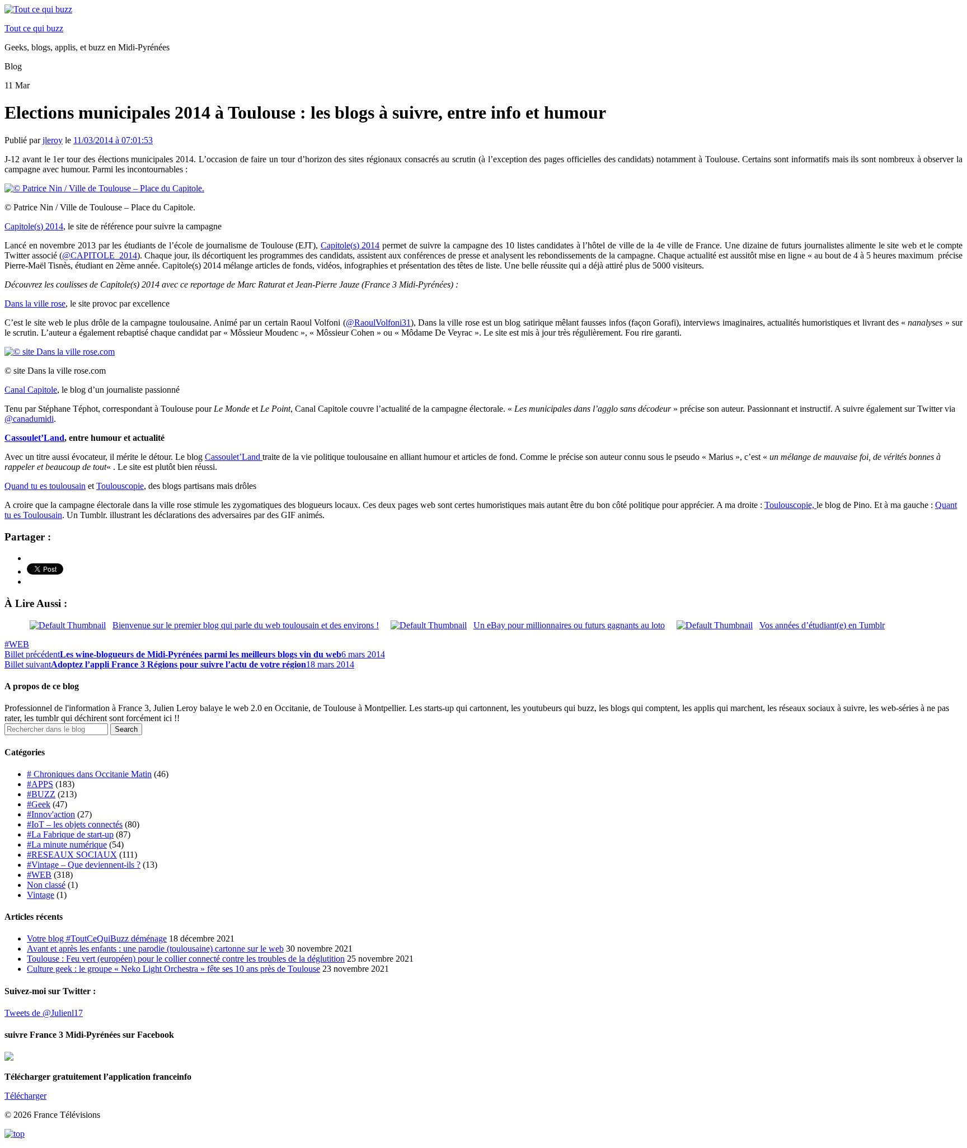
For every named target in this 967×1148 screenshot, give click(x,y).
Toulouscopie (120, 486)
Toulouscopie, (790, 505)
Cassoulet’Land (34, 438)
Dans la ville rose (34, 303)
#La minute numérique (67, 844)
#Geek (38, 804)
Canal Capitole (30, 389)
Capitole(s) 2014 (33, 226)
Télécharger (25, 1095)
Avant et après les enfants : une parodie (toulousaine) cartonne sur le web (155, 948)
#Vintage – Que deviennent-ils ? (83, 864)
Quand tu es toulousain (45, 486)
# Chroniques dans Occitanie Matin (89, 774)
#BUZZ (41, 794)
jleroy (53, 140)
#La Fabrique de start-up (70, 834)
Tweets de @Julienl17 (43, 1013)
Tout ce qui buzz (33, 28)
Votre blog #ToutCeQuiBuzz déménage (97, 938)
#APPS (40, 784)
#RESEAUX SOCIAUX (72, 854)
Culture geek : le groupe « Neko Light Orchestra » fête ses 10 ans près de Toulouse (173, 968)
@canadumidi (29, 419)
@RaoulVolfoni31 (378, 322)
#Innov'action (51, 814)
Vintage (40, 895)
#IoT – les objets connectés (75, 824)
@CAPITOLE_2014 (99, 255)
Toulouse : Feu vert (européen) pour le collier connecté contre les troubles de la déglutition (186, 958)
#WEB (16, 644)
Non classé (46, 885)
